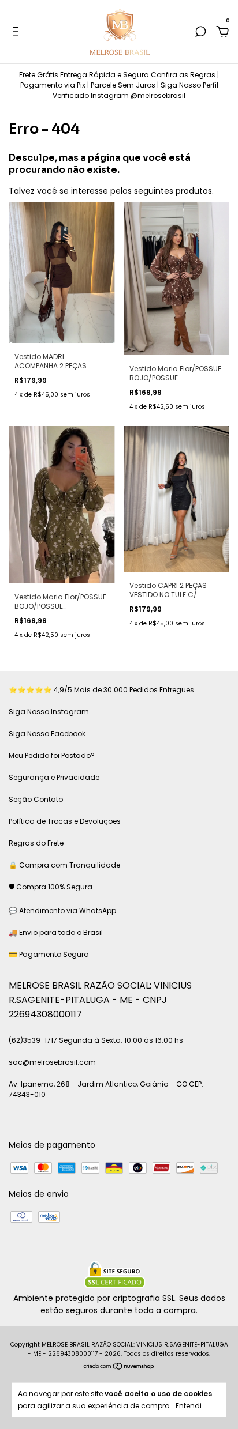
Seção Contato (36, 799)
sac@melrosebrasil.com (52, 1062)
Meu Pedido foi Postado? (52, 755)
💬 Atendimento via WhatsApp (62, 910)
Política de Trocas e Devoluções (65, 821)
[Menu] (18, 32)
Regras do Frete (36, 843)
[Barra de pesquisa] (200, 32)
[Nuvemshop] (119, 1367)
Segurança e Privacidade (54, 777)
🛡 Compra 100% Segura (50, 887)
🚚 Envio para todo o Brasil (56, 932)
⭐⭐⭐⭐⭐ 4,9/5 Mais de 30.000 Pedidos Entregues (101, 690)
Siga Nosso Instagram (49, 712)
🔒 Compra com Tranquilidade (64, 865)
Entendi (189, 1405)
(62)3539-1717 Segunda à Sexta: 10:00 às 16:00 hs (96, 1040)
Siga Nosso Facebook (47, 733)
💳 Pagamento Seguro (48, 954)
